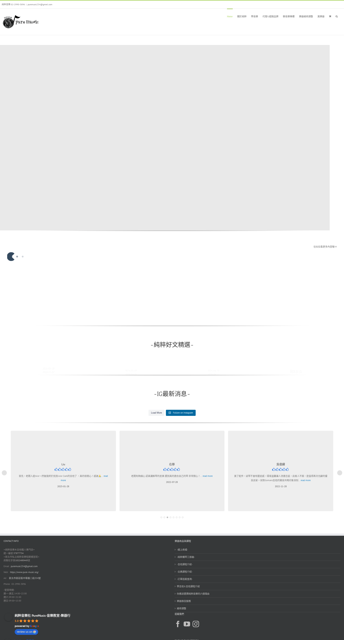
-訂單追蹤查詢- (185, 579)
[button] (337, 16)
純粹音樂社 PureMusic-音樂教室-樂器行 (42, 615)
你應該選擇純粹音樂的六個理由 (193, 593)
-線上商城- (182, 549)
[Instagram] (196, 624)
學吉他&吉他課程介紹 (188, 586)
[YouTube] (187, 624)
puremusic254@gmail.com (40, 4)
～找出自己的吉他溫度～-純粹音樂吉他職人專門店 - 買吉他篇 (210, 319)
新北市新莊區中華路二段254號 (24, 578)
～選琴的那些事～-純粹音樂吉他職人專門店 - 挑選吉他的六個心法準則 (45, 319)
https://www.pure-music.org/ (24, 572)
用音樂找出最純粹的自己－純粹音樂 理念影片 (127, 319)
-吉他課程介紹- (185, 564)
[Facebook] (178, 624)
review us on (24, 631)
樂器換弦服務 (184, 601)
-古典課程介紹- (185, 571)
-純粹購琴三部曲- (186, 556)
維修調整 (181, 608)
